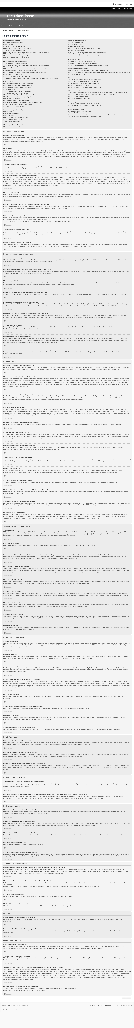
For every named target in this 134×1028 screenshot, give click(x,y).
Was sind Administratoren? (75, 42)
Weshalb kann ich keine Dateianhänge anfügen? (17, 97)
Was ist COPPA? (8, 44)
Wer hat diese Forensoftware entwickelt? (79, 111)
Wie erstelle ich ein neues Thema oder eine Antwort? (18, 83)
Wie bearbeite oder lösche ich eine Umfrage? (16, 93)
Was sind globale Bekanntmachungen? (14, 119)
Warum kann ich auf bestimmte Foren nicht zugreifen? (18, 95)
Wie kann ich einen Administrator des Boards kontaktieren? (85, 117)
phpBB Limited (98, 306)
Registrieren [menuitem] (118, 4)
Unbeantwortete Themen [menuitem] (8, 26)
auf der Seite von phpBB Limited (53, 948)
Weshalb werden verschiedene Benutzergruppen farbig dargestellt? (87, 52)
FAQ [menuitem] (113, 8)
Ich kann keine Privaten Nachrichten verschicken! (82, 61)
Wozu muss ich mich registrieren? (13, 42)
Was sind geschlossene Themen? (13, 125)
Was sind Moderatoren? (75, 44)
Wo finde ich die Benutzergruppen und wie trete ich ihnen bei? (86, 48)
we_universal (8, 1009)
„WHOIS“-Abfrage (8, 971)
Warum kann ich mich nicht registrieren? (14, 46)
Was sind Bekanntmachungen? (12, 121)
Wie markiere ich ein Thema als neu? (13, 106)
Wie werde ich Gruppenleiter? (76, 50)
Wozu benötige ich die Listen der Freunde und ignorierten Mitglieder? (88, 70)
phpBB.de (112, 306)
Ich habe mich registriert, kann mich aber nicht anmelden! (19, 48)
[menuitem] (127, 8)
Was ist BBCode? (8, 111)
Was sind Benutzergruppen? (76, 46)
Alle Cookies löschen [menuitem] (107, 1005)
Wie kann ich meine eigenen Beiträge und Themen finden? (85, 87)
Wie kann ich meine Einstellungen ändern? (15, 63)
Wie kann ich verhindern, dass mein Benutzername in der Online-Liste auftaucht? (26, 65)
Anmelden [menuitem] (129, 4)
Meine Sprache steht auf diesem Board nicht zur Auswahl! (19, 70)
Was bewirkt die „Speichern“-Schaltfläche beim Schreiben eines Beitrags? (24, 102)
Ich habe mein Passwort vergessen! (13, 54)
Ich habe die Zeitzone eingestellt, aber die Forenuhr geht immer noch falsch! (24, 69)
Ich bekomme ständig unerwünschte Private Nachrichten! (84, 63)
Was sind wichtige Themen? (11, 123)
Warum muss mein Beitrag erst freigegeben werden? (18, 104)
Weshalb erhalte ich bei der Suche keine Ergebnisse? (83, 81)
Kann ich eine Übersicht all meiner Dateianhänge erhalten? (85, 105)
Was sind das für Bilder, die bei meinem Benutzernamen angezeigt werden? (24, 72)
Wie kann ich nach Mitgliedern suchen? (79, 85)
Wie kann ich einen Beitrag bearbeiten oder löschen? (18, 85)
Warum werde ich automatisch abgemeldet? (15, 56)
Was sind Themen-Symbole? (11, 127)
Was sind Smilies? (8, 115)
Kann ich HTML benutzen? (11, 113)
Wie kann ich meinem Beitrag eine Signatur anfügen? (18, 87)
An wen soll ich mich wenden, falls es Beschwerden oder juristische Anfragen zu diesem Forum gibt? (96, 115)
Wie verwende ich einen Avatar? (12, 74)
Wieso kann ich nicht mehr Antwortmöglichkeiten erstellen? (20, 91)
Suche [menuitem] (119, 8)
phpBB (10, 1005)
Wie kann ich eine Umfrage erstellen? (14, 89)
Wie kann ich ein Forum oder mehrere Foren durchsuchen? (85, 79)
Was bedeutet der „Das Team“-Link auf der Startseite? (83, 56)
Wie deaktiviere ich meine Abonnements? (80, 98)
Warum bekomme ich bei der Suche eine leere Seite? (83, 83)
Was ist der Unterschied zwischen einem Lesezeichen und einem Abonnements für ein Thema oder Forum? (98, 92)
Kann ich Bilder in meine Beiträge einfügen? (15, 117)
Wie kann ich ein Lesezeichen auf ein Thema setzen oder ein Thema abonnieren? (91, 94)
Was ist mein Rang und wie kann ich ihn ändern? (17, 76)
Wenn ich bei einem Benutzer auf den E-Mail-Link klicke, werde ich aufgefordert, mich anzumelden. (31, 78)
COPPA (97, 177)
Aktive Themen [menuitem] (22, 26)
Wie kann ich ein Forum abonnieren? (78, 96)
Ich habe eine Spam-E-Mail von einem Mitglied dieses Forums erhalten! (88, 65)
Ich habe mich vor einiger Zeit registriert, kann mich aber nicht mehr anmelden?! (26, 52)
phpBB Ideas (84, 958)
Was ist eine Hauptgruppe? (76, 54)
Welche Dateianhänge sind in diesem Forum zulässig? (83, 104)
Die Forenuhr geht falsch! (10, 67)
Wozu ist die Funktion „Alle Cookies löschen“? (16, 57)
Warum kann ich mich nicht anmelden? (14, 50)
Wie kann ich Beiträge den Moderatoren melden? (17, 100)
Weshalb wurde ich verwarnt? (11, 99)
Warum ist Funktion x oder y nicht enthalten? (80, 113)
